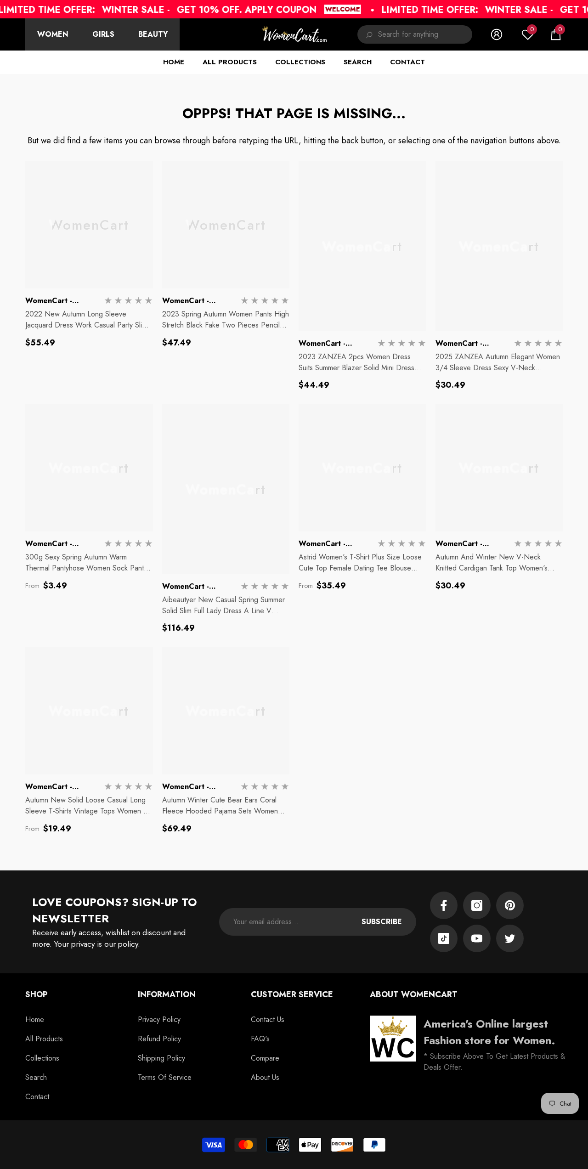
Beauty (153, 34)
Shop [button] (36, 994)
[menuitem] (52, 34)
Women (52, 34)
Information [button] (167, 994)
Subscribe (382, 921)
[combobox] (425, 34)
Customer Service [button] (292, 994)
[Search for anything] (414, 34)
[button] (556, 34)
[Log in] (496, 34)
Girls (103, 34)
